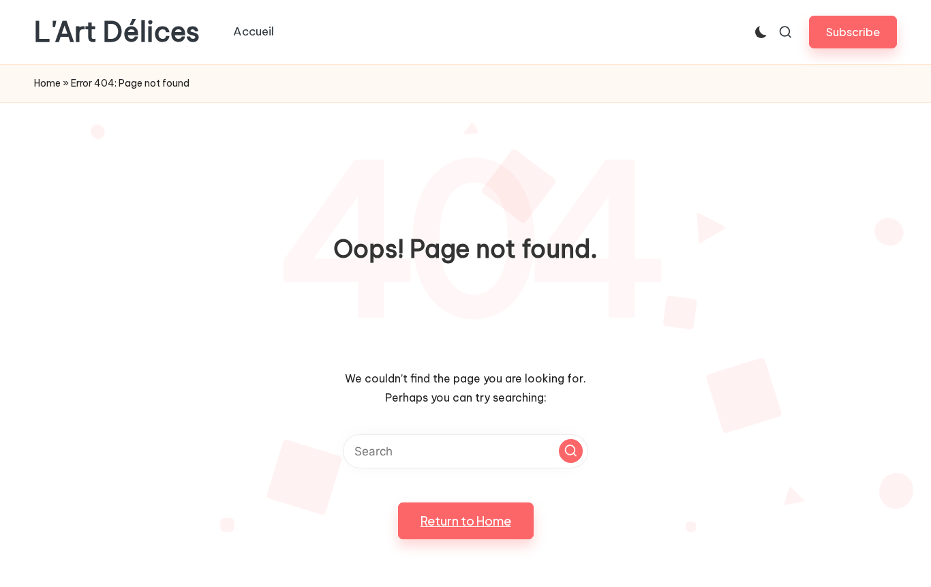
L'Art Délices (117, 32)
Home (47, 83)
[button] (853, 32)
